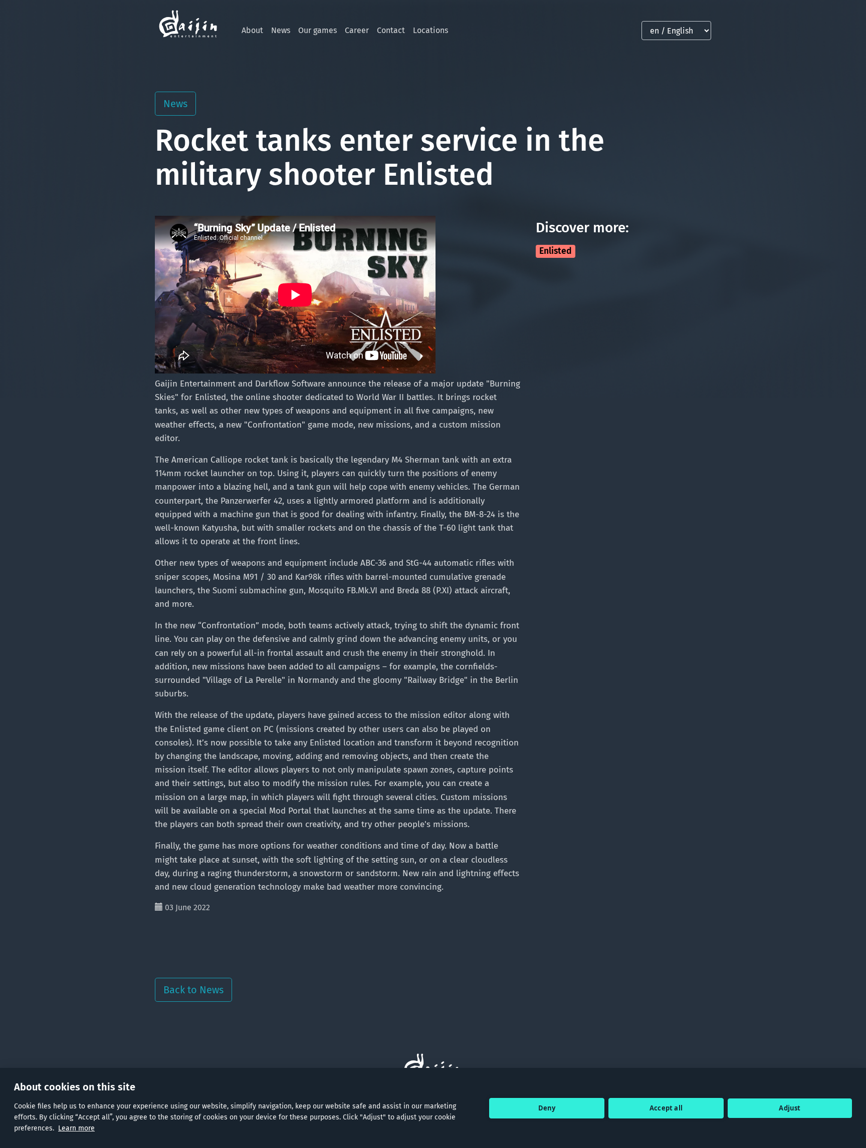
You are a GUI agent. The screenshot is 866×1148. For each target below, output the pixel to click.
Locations (430, 30)
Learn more (76, 1128)
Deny (547, 1107)
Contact (391, 30)
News (280, 30)
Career (357, 30)
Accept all (666, 1107)
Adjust (789, 1107)
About (252, 30)
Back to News (193, 990)
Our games (317, 30)
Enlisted (555, 251)
